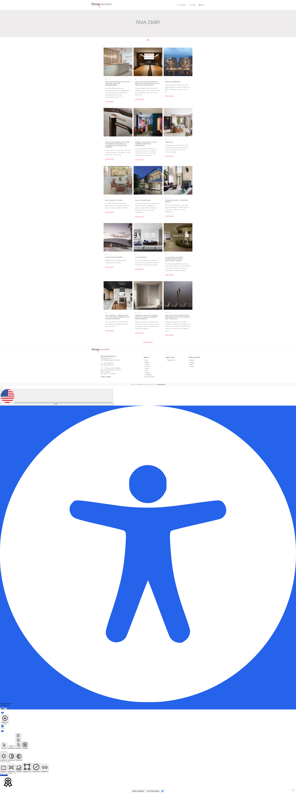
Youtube (191, 366)
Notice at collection (138, 791)
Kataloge (147, 362)
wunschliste (183, 5)
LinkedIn (191, 364)
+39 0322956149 (108, 365)
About (146, 360)
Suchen (193, 5)
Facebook (191, 360)
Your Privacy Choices (153, 791)
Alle (148, 39)
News (146, 370)
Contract (147, 368)
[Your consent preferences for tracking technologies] (293, 790)
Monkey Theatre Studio (161, 384)
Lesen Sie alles (109, 101)
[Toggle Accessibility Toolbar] (1, 387)
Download (147, 372)
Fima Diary (147, 366)
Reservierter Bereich (150, 376)
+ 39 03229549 (107, 363)
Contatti (147, 364)
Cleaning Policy (171, 360)
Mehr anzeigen (148, 342)
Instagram (191, 362)
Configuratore (148, 374)
